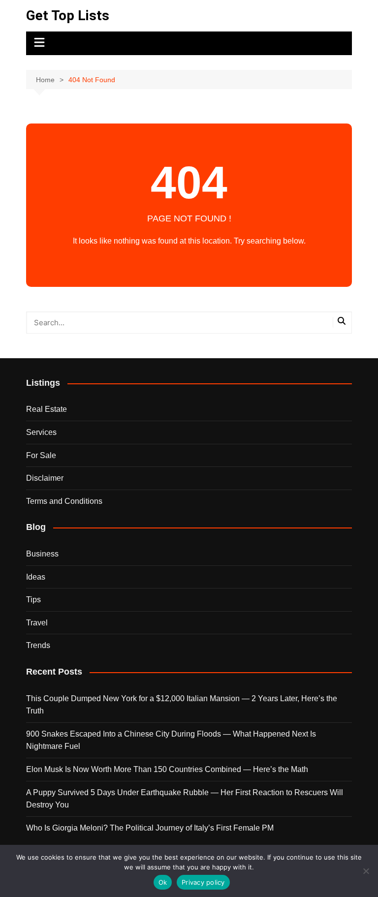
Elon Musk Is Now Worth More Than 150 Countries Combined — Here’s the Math (167, 769)
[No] (366, 871)
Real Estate (46, 409)
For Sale (41, 455)
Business (42, 554)
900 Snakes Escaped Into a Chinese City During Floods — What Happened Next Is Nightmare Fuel (171, 740)
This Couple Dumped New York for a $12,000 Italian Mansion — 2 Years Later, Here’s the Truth (181, 704)
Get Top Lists (67, 15)
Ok (162, 882)
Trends (38, 645)
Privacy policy (203, 882)
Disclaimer (44, 478)
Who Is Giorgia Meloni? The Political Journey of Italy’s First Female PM (150, 828)
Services (41, 432)
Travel (37, 623)
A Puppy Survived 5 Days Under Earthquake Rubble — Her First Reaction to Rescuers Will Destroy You (184, 798)
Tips (33, 599)
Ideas (35, 577)
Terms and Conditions (64, 501)
